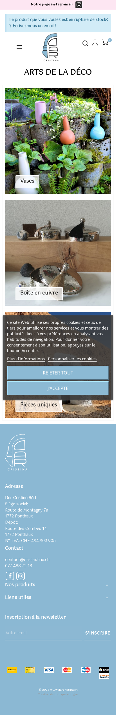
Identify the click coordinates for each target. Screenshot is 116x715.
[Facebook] (10, 576)
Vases (27, 181)
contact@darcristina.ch (27, 559)
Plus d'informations (26, 358)
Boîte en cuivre (39, 293)
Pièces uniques (38, 405)
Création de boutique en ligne (58, 694)
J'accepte (58, 388)
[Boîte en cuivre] (58, 253)
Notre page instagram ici (52, 4)
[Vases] (58, 141)
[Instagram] (78, 4)
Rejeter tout (58, 373)
